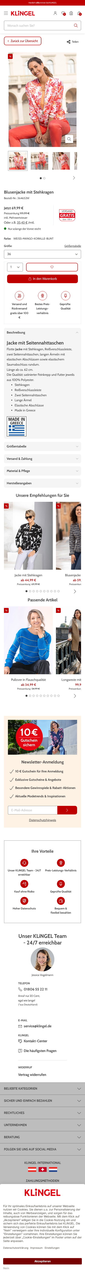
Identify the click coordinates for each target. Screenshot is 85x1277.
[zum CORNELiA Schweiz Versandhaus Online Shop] (43, 1169)
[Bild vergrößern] (69, 139)
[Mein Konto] (55, 13)
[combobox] (42, 25)
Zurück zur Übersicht (24, 41)
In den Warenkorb (45, 279)
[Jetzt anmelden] (67, 810)
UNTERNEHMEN (15, 1125)
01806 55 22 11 (35, 989)
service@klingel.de (37, 1026)
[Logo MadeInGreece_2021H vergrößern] (16, 426)
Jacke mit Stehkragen (28, 575)
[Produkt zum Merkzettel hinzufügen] (52, 267)
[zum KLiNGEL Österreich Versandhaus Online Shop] (32, 1169)
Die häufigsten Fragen (40, 1051)
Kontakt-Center (35, 1041)
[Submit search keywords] (76, 25)
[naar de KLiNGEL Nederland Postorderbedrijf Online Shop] (53, 1169)
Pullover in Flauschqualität (28, 680)
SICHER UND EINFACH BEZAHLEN (28, 1101)
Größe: (8, 246)
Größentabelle (72, 246)
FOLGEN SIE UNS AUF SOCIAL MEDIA (30, 1149)
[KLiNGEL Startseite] (23, 13)
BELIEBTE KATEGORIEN (20, 1088)
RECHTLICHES (14, 1113)
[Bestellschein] (71, 13)
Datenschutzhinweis (42, 820)
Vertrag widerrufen (32, 1074)
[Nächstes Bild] (74, 178)
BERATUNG (12, 1137)
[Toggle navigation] (6, 13)
